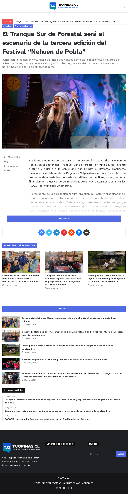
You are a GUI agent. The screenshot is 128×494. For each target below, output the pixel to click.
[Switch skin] (124, 7)
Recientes (64, 308)
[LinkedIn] (56, 232)
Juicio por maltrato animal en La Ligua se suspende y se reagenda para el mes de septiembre (106, 279)
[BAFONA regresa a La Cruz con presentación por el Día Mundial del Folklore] (11, 364)
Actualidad (7, 26)
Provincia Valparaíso (23, 26)
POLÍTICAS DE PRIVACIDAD (47, 483)
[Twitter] (49, 232)
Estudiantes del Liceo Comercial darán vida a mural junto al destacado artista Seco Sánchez (21, 279)
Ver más (63, 219)
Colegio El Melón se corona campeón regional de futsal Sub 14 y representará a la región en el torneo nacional (65, 22)
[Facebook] (41, 232)
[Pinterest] (64, 232)
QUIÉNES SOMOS (71, 483)
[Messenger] (79, 232)
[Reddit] (71, 232)
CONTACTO (88, 483)
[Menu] (3, 7)
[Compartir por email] (86, 232)
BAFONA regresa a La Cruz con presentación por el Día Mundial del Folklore (64, 360)
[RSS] (71, 488)
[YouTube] (64, 488)
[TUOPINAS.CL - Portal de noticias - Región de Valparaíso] (64, 6)
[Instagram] (68, 488)
